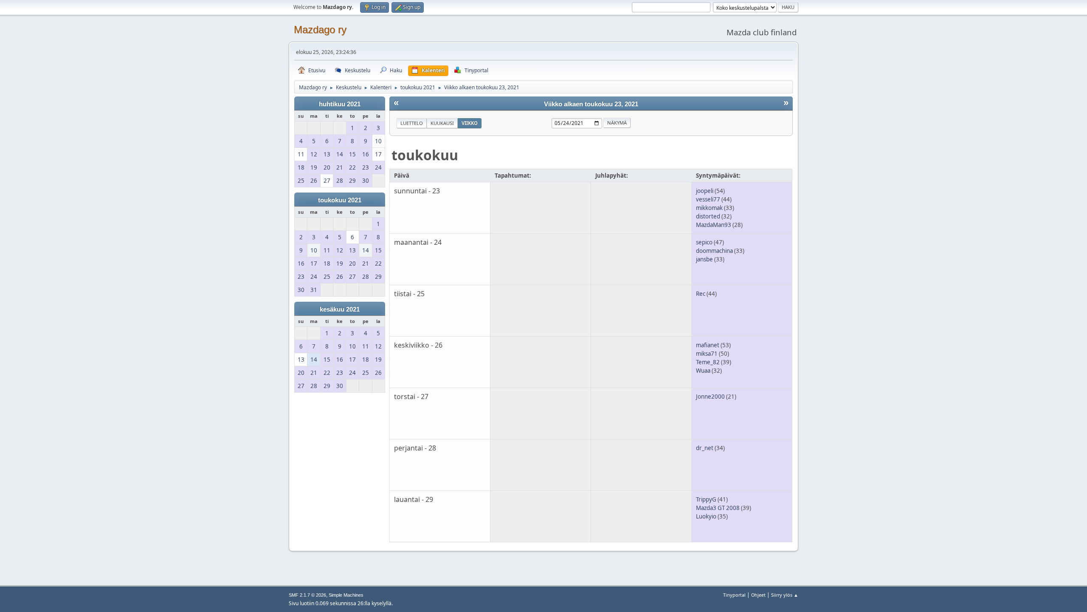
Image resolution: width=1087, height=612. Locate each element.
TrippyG (706, 499)
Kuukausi (442, 123)
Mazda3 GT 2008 (718, 508)
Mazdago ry (320, 29)
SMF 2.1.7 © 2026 (307, 595)
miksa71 (707, 353)
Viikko (470, 123)
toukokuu (424, 155)
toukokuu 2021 (339, 200)
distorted (708, 216)
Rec (700, 294)
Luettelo (411, 123)
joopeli (704, 191)
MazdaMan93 (713, 225)
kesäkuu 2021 (340, 309)
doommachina (714, 251)
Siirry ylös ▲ (784, 595)
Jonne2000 (710, 396)
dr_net (704, 448)
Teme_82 (708, 362)
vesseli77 (708, 199)
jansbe (704, 259)
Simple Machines (346, 595)
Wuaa (703, 370)
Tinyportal (734, 595)
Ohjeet (758, 595)
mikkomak (709, 208)
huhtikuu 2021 (339, 104)
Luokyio (706, 516)
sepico (704, 242)
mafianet (707, 345)
